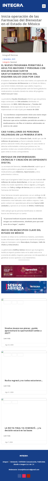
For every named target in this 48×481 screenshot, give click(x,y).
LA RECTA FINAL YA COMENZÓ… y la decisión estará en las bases (24, 421)
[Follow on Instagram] (24, 476)
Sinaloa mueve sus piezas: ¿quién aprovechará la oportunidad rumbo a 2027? (24, 322)
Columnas (7, 302)
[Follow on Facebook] (19, 476)
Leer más (7, 338)
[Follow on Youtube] (28, 476)
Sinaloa (20, 302)
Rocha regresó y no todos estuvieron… (24, 372)
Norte (14, 302)
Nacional (13, 62)
